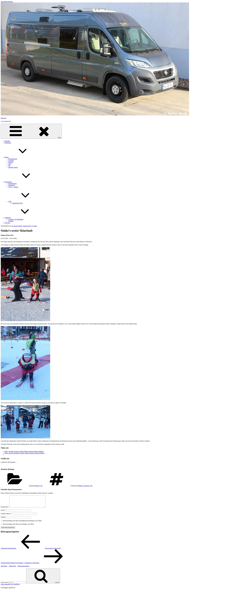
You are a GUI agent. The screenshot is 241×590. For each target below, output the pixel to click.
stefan (35, 226)
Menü (59, 137)
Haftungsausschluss (23, 566)
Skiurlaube (11, 185)
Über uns (7, 223)
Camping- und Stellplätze (15, 219)
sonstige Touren (13, 167)
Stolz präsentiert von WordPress (10, 584)
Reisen (7, 157)
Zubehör (10, 221)
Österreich (87, 486)
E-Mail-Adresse (6, 513)
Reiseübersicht (12, 159)
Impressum (4, 566)
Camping (11, 160)
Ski (9, 165)
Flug (9, 164)
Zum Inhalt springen (7, 1)
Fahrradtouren (12, 183)
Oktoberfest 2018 (17, 203)
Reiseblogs (8, 142)
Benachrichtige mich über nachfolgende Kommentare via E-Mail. (22, 521)
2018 (9, 201)
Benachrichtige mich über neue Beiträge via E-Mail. (18, 524)
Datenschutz (12, 566)
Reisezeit (3, 118)
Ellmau (81, 486)
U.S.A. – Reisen (13, 187)
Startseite (7, 141)
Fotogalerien (8, 182)
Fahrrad (10, 162)
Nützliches (8, 217)
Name (3, 510)
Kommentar (5, 507)
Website (3, 517)
